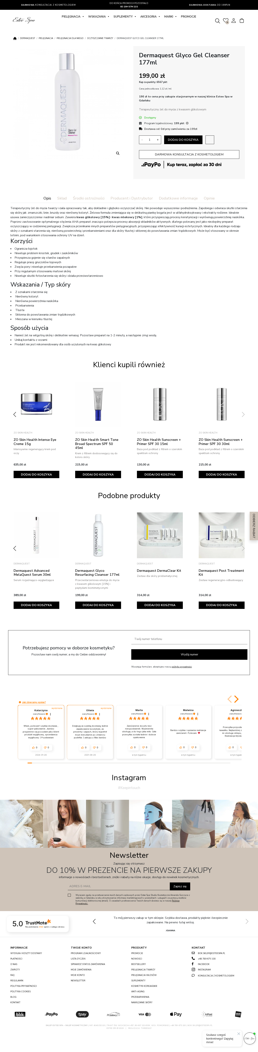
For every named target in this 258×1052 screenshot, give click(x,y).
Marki (168, 16)
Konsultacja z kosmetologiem (48, 4)
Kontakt (15, 1002)
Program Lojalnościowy (86, 953)
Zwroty (15, 969)
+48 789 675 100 (207, 958)
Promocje (188, 16)
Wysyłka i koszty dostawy (26, 953)
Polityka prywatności (23, 986)
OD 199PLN (209, 4)
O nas (13, 964)
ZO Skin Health (23, 432)
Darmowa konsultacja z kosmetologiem (189, 154)
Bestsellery (138, 964)
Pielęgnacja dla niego (70, 38)
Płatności (16, 958)
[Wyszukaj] (217, 20)
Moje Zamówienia (81, 969)
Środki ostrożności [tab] (88, 198)
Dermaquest (27, 38)
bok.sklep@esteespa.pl (211, 953)
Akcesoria (148, 16)
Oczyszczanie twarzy (100, 38)
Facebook (203, 964)
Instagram (204, 969)
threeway (146, 1028)
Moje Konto (78, 975)
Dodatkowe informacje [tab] (178, 198)
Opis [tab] (47, 198)
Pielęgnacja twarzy (143, 969)
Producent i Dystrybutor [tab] (131, 198)
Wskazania (97, 16)
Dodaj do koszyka (183, 140)
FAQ (12, 975)
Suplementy (123, 16)
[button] (117, 153)
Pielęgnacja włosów (144, 975)
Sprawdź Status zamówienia (88, 964)
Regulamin (16, 980)
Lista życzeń (78, 958)
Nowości (136, 958)
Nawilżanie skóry (141, 1002)
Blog (13, 997)
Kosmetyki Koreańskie (144, 986)
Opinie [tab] (209, 198)
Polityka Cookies (20, 991)
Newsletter (78, 980)
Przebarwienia (140, 997)
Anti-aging (137, 991)
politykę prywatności (182, 666)
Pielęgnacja (71, 16)
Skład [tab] (62, 198)
